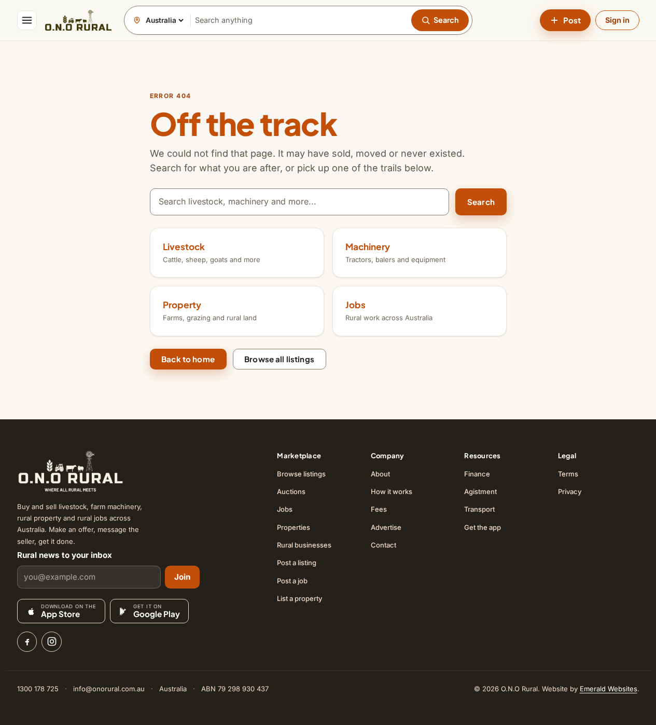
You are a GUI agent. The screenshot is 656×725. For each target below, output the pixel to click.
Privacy (569, 491)
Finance (477, 474)
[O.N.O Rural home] (78, 20)
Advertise (386, 527)
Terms (568, 474)
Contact (383, 545)
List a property (299, 598)
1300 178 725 (38, 689)
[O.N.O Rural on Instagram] (51, 641)
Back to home (188, 359)
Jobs (284, 509)
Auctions (291, 491)
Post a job (292, 581)
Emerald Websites (608, 689)
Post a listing (296, 562)
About (380, 474)
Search (481, 202)
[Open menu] (27, 20)
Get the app (482, 527)
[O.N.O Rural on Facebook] (27, 641)
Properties (293, 527)
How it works (391, 491)
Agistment (480, 491)
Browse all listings (279, 359)
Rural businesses (304, 545)
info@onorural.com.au (109, 689)
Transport (479, 509)
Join (182, 577)
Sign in (617, 20)
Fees (379, 509)
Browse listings (301, 474)
